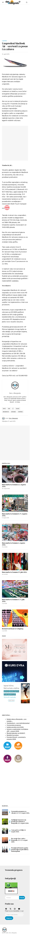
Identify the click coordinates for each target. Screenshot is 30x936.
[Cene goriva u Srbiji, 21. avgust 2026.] (5, 831)
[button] (3, 2)
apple (4, 408)
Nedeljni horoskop (13, 735)
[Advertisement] (15, 21)
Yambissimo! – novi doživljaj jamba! (18, 723)
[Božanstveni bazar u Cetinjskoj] (15, 618)
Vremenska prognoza (14, 725)
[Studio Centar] (11, 885)
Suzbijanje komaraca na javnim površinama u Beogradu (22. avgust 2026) (20, 821)
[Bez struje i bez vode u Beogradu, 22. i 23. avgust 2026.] (5, 840)
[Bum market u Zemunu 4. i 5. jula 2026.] (15, 589)
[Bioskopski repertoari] (7, 745)
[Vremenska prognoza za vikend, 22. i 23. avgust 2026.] (5, 812)
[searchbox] (12, 897)
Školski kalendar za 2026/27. (16, 733)
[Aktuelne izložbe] (18, 758)
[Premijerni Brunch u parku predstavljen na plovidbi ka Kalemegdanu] (5, 850)
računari (13, 411)
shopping (20, 411)
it (12, 408)
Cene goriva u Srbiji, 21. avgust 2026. (18, 831)
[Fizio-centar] (16, 693)
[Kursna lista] (14, 649)
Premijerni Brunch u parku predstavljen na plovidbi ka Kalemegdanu (19, 849)
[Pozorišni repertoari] (18, 745)
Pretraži (22, 897)
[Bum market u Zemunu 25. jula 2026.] (15, 561)
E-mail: (22, 911)
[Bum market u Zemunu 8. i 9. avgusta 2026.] (15, 503)
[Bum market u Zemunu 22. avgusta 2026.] (15, 474)
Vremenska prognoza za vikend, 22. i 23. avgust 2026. (20, 812)
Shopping (5, 40)
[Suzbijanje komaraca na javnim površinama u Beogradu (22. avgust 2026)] (5, 822)
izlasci (17, 408)
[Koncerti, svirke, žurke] (7, 758)
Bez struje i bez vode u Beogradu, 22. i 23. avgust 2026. (19, 840)
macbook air (6, 411)
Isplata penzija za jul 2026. (15, 727)
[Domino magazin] (11, 891)
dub (9, 408)
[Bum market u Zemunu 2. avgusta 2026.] (15, 532)
